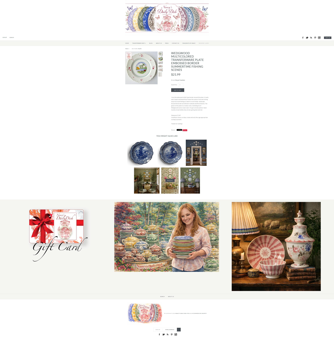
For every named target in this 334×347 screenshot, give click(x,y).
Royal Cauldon (180, 80)
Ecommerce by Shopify (199, 313)
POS (188, 313)
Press (166, 43)
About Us (159, 43)
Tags (127, 48)
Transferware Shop (139, 43)
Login (207, 43)
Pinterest (315, 38)
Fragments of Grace (188, 43)
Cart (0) (327, 37)
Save (185, 130)
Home (127, 43)
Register (201, 43)
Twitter (307, 38)
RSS (311, 38)
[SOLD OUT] (170, 168)
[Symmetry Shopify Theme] (57, 263)
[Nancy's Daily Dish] (167, 1)
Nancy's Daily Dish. (181, 313)
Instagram (319, 38)
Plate (140, 48)
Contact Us (175, 43)
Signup (5, 37)
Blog (151, 43)
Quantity (174, 84)
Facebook (303, 38)
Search (162, 296)
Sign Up (158, 329)
